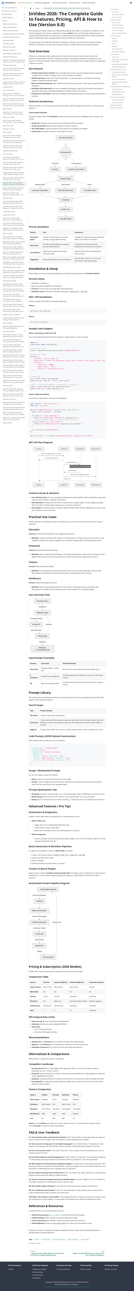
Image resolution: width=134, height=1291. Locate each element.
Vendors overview (111, 1269)
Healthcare (115, 46)
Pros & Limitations (117, 17)
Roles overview (85, 1269)
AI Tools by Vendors (89, 3)
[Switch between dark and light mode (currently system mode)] (131, 2)
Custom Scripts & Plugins (118, 79)
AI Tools (11, 1269)
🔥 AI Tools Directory (25, 3)
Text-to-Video (85, 1239)
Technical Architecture (118, 14)
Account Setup (116, 22)
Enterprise (114, 41)
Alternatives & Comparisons (117, 97)
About (46, 1287)
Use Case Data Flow (117, 49)
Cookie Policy (85, 1287)
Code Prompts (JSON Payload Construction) (120, 60)
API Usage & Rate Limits (118, 92)
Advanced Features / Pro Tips (118, 69)
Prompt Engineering (58, 1239)
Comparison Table (117, 89)
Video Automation (72, 1239)
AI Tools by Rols (74, 3)
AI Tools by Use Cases (59, 3)
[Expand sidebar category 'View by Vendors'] (24, 17)
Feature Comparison (117, 102)
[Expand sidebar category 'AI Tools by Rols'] (24, 14)
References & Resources (116, 108)
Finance (114, 44)
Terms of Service (73, 1287)
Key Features (115, 12)
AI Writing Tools (37, 1275)
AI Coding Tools (37, 1272)
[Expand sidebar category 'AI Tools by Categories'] (24, 7)
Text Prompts (115, 57)
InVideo (36, 1239)
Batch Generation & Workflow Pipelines (120, 76)
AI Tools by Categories (42, 3)
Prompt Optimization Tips (119, 67)
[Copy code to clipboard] (103, 310)
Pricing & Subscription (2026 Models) (120, 86)
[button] (13, 20)
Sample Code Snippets (118, 28)
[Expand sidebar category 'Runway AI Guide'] (24, 331)
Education (114, 38)
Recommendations (117, 94)
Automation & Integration (119, 72)
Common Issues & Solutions (119, 33)
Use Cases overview (63, 1269)
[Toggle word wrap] (100, 342)
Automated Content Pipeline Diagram (119, 83)
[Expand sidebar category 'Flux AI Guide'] (24, 132)
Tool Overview (114, 9)
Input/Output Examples (118, 52)
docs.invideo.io (55, 1215)
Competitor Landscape (118, 100)
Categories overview (39, 1269)
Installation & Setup (115, 20)
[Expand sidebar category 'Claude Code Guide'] (24, 65)
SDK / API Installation (117, 25)
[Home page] (30, 8)
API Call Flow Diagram (118, 30)
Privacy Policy (61, 1287)
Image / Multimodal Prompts (120, 64)
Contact (52, 1287)
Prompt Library (114, 54)
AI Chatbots (36, 1278)
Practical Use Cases (115, 36)
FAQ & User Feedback (116, 105)
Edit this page (35, 1243)
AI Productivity (45, 1239)
